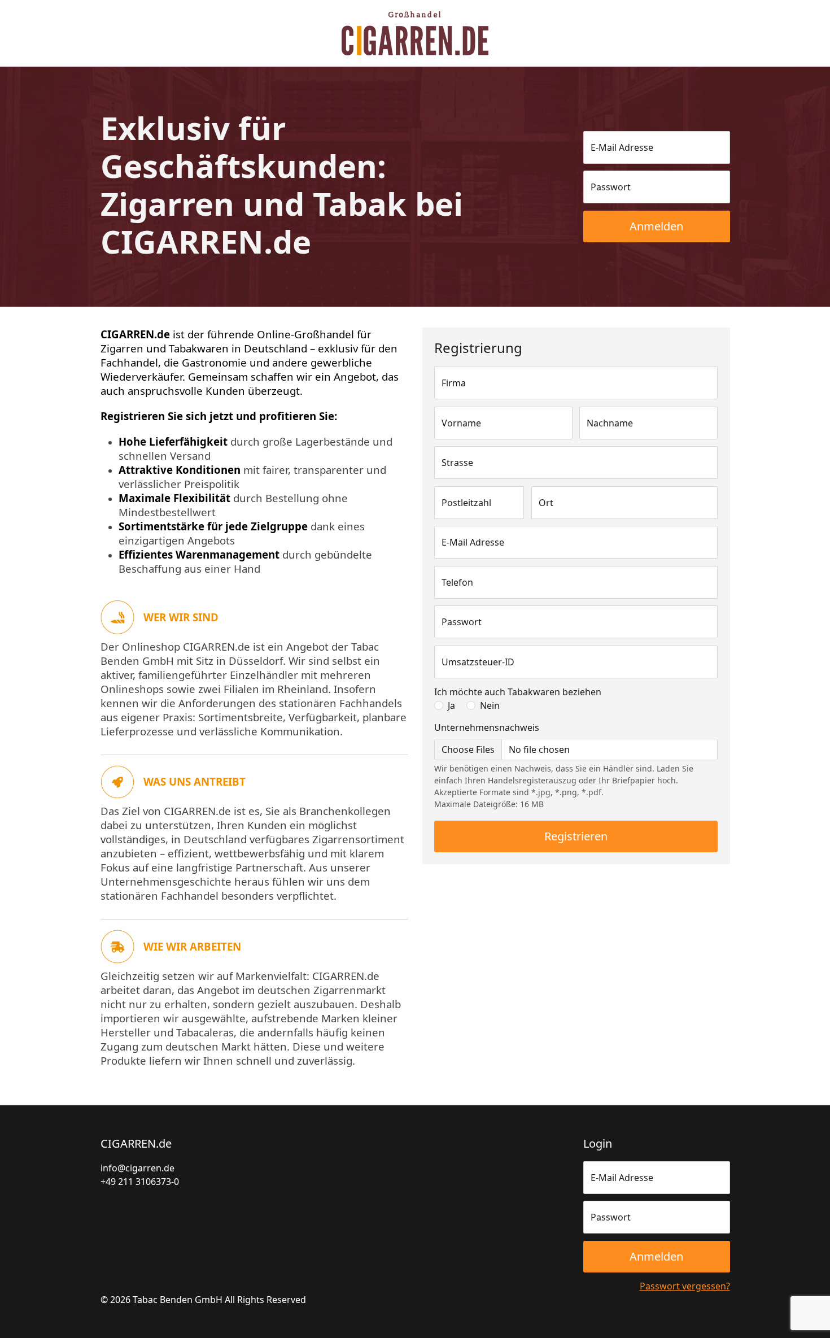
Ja (451, 705)
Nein (490, 705)
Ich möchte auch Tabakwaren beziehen (517, 692)
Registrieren (576, 836)
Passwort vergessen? (685, 1286)
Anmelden (656, 226)
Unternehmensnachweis (486, 727)
